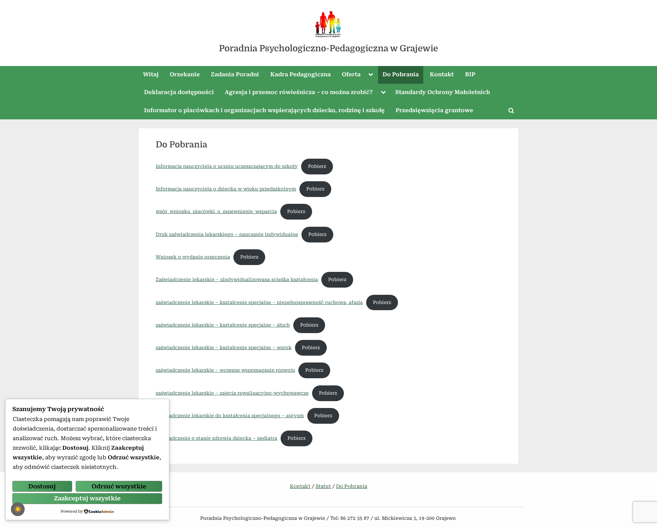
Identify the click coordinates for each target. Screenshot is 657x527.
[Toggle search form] (511, 110)
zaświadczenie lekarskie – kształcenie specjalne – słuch (223, 325)
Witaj (151, 74)
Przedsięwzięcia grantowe (434, 110)
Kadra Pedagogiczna (300, 74)
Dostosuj (42, 486)
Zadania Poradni (235, 74)
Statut (323, 486)
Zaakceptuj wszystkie (87, 498)
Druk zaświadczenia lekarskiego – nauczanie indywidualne (227, 234)
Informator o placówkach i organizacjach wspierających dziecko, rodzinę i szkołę (264, 110)
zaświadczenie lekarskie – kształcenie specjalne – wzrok (224, 347)
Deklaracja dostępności (179, 92)
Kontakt (442, 74)
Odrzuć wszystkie (119, 486)
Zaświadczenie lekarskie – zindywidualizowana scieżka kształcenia (237, 279)
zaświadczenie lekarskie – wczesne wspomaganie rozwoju (225, 370)
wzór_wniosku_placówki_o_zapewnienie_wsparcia (216, 211)
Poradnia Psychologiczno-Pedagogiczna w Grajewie (328, 48)
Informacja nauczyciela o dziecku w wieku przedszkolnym (226, 189)
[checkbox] (18, 509)
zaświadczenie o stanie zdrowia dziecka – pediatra (216, 438)
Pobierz (317, 166)
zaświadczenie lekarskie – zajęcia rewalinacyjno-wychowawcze (232, 393)
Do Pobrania (401, 74)
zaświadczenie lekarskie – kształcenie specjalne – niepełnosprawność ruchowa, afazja (259, 302)
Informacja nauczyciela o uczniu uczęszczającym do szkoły (227, 166)
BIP (470, 74)
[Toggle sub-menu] (371, 75)
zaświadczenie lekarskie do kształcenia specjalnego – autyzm (230, 415)
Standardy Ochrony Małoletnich (442, 92)
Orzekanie (185, 74)
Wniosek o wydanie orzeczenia (193, 257)
